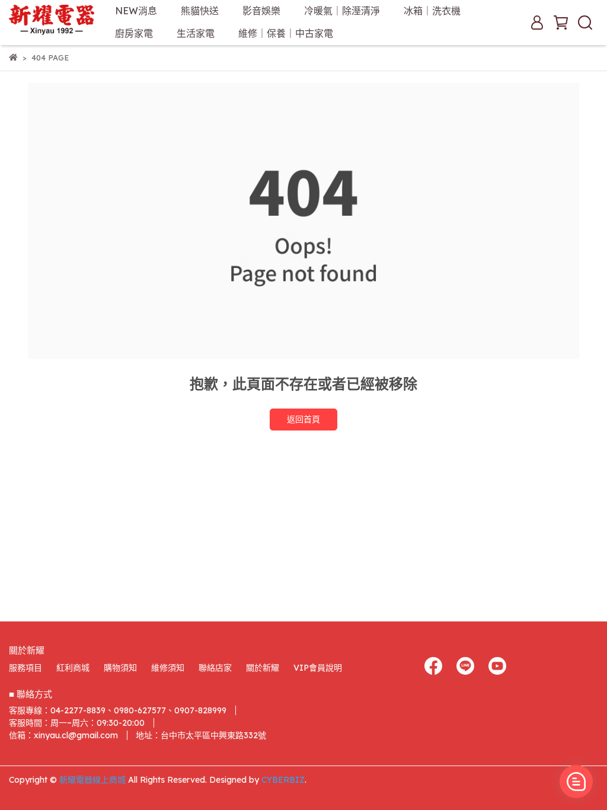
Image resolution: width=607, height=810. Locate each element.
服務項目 (25, 667)
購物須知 (120, 667)
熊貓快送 (200, 11)
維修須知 (167, 667)
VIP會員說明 (317, 667)
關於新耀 (262, 667)
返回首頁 (303, 419)
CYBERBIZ (283, 779)
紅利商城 (73, 667)
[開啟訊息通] (576, 781)
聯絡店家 (215, 667)
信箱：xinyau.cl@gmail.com (63, 735)
